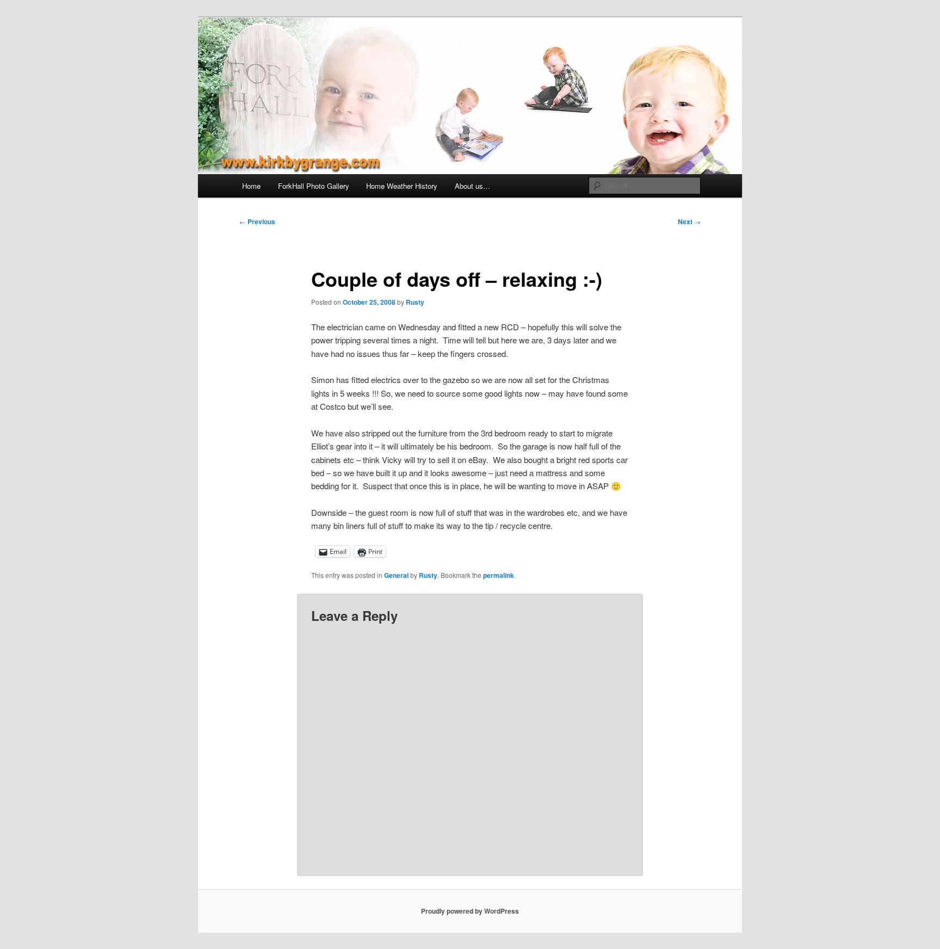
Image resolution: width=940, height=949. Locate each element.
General (396, 575)
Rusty (415, 302)
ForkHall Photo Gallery (313, 186)
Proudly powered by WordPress (470, 911)
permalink (498, 575)
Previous (257, 221)
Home (251, 186)
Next (689, 221)
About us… (472, 186)
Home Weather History (401, 186)
